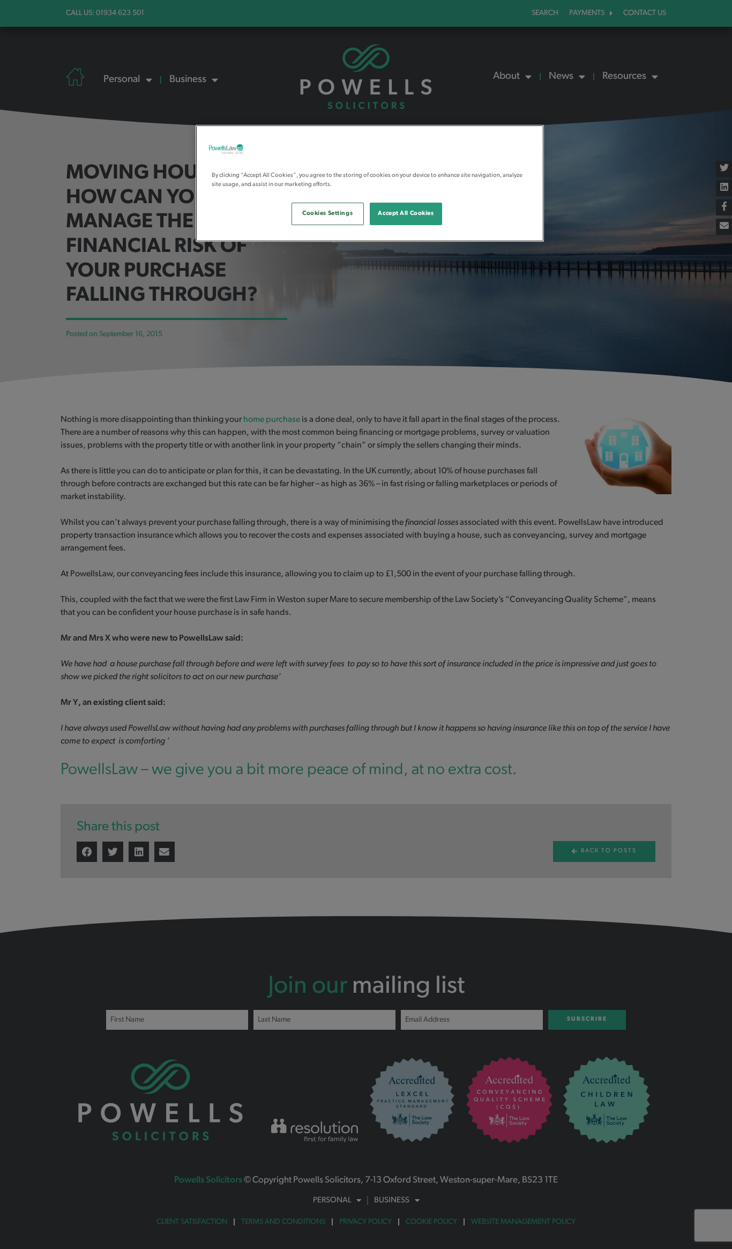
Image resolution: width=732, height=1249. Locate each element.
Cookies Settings (327, 213)
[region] (370, 183)
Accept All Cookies (406, 213)
